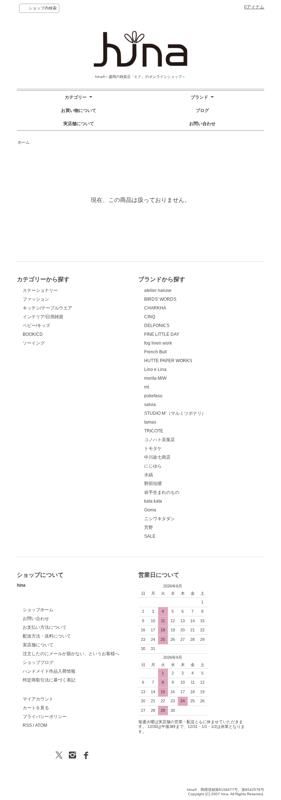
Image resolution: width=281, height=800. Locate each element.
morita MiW (155, 378)
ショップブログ (38, 662)
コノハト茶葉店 (159, 439)
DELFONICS (156, 325)
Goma (150, 509)
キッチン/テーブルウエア (47, 308)
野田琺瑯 (153, 483)
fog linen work (158, 343)
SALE (150, 536)
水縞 (148, 474)
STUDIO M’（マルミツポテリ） (175, 413)
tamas (150, 422)
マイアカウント (38, 699)
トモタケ (153, 448)
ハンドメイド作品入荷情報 (49, 671)
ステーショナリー (40, 290)
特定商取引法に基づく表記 (49, 680)
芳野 (148, 527)
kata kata (153, 501)
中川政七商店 (157, 457)
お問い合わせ (202, 123)
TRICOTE (153, 430)
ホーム (24, 142)
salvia (150, 404)
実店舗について (78, 123)
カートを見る (36, 707)
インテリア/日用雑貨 (43, 316)
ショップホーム (38, 609)
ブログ (202, 110)
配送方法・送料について (47, 636)
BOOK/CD (33, 334)
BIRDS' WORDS (160, 299)
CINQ (149, 316)
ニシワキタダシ (159, 518)
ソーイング (34, 343)
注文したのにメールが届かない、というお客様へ (71, 653)
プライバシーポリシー (45, 716)
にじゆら (153, 466)
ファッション (36, 299)
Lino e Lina (155, 369)
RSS (27, 725)
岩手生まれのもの (161, 492)
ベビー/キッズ (36, 325)
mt (146, 387)
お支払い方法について (45, 627)
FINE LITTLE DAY (161, 334)
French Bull (155, 351)
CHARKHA (155, 308)
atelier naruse (158, 290)
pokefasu (153, 395)
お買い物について (78, 110)
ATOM (41, 725)
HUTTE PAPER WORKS (168, 360)
